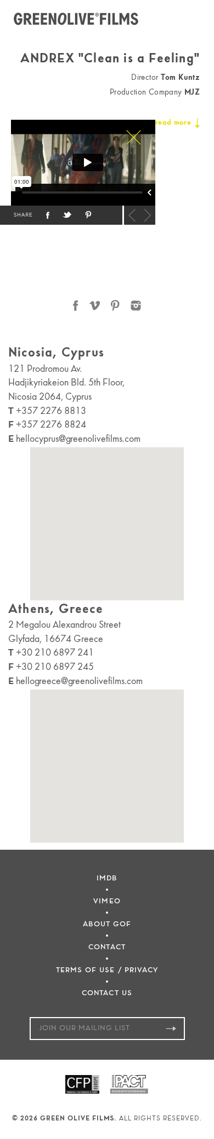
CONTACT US (107, 993)
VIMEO (106, 901)
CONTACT (106, 947)
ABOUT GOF (107, 924)
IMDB (107, 878)
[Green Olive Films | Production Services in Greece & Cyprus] (77, 19)
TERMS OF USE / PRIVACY (107, 970)
